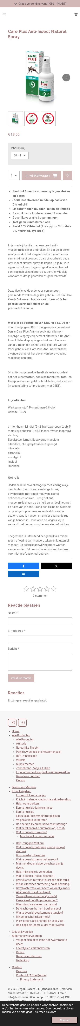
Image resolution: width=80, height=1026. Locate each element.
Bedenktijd (22, 960)
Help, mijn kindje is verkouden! (34, 871)
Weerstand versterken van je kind (36, 904)
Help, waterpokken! (27, 803)
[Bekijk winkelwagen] (75, 14)
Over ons (21, 971)
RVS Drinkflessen (26, 755)
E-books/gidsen (21, 791)
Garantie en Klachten (29, 956)
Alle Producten (21, 735)
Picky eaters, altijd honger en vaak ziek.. (40, 920)
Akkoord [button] (65, 1020)
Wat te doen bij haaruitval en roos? (37, 859)
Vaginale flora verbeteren (31, 819)
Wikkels (20, 759)
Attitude (21, 743)
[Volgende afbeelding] (66, 77)
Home (15, 731)
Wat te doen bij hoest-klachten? (35, 875)
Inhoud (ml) (18, 148)
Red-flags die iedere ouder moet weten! (40, 924)
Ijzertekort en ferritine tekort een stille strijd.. (43, 879)
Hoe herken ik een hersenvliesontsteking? (41, 824)
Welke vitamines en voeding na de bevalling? (43, 884)
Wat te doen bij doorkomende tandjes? (39, 912)
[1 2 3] (14, 175)
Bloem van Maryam (24, 787)
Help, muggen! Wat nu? (30, 843)
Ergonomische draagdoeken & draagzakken (43, 772)
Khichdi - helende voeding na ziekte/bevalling (43, 799)
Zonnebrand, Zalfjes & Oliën (33, 768)
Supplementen (25, 764)
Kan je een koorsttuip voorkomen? (37, 900)
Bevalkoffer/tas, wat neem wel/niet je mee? (43, 888)
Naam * (13, 613)
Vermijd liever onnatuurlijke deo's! (36, 896)
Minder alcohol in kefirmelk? (33, 916)
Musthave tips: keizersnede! (37, 836)
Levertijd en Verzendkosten (33, 948)
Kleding (20, 780)
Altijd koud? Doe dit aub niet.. (33, 892)
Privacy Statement (31, 979)
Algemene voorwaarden (27, 935)
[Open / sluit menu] (4, 14)
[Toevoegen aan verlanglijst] (67, 175)
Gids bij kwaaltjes (22, 931)
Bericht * (13, 648)
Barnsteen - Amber (28, 776)
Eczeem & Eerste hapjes (31, 795)
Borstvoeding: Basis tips (30, 855)
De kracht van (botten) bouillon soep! (38, 908)
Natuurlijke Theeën (27, 747)
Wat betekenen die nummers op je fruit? (40, 828)
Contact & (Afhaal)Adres (31, 975)
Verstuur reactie (21, 678)
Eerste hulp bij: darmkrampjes (34, 807)
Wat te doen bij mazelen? (31, 832)
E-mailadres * (16, 631)
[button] (15, 118)
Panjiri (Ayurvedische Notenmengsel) (39, 751)
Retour (20, 952)
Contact (17, 967)
